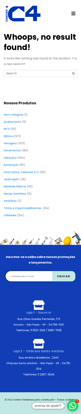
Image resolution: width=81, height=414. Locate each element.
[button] (72, 405)
